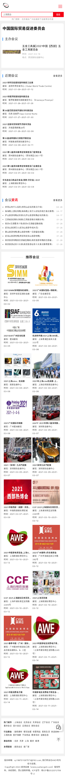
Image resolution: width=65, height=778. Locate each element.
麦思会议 (18, 747)
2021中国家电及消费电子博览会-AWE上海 (46, 643)
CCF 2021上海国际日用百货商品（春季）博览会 (46, 507)
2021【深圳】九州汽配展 (15, 465)
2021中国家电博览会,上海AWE (17, 553)
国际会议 (35, 726)
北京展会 (26, 19)
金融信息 (45, 735)
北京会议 (27, 722)
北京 (16, 741)
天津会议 (37, 722)
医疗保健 (17, 735)
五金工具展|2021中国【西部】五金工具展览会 (41, 47)
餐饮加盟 (27, 732)
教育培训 (35, 735)
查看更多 (57, 75)
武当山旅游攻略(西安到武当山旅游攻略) (22, 236)
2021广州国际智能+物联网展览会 (46, 290)
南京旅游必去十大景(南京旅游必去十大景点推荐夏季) (28, 244)
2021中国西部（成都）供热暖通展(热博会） (17, 507)
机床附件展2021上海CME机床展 (46, 336)
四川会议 (17, 726)
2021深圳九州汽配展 (41, 465)
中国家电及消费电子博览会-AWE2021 (46, 692)
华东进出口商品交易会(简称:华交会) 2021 (21, 180)
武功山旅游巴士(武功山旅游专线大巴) (21, 227)
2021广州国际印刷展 (13, 423)
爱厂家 (27, 747)
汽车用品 (26, 735)
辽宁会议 (46, 722)
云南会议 (26, 726)
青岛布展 (49, 19)
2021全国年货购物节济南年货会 (17, 124)
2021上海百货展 (39, 598)
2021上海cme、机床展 (14, 381)
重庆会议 (8, 726)
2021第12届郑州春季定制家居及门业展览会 (22, 166)
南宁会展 (41, 19)
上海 (27, 741)
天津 (22, 741)
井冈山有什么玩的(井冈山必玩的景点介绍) (23, 207)
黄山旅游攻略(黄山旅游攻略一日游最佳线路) (24, 232)
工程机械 (8, 735)
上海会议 (18, 722)
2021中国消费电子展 (13, 692)
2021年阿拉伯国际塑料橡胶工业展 (18, 82)
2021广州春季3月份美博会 (44, 553)
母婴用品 (37, 732)
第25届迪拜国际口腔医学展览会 (17, 138)
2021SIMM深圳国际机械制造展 (17, 290)
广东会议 (55, 722)
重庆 (32, 741)
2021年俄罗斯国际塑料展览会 (16, 96)
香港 (37, 741)
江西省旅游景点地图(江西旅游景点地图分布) (24, 219)
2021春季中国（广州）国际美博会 (17, 643)
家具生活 (46, 732)
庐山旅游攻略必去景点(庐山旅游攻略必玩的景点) (26, 215)
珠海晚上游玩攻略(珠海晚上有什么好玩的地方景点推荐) (29, 211)
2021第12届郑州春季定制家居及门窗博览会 (22, 152)
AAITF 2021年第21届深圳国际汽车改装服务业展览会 (46, 423)
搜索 (58, 14)
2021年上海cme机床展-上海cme (46, 381)
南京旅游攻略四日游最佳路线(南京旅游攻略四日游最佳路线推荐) (30, 240)
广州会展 (33, 19)
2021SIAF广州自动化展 (14, 336)
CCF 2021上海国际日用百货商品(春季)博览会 (17, 598)
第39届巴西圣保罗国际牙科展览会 (18, 110)
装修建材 (18, 732)
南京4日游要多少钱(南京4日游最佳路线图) (24, 223)
